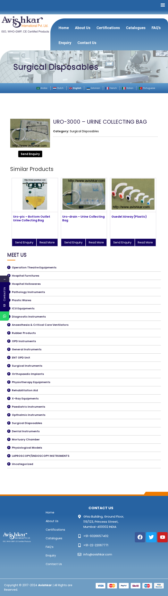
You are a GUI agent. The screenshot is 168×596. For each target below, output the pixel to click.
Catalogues (135, 28)
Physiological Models (27, 448)
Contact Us (86, 43)
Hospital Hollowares (26, 284)
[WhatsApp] (4, 316)
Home (64, 28)
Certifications (108, 28)
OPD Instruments (24, 341)
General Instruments (26, 349)
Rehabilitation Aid (25, 390)
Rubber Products (24, 333)
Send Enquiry (30, 154)
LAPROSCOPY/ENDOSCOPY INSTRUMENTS (40, 456)
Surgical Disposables (84, 131)
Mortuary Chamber (26, 439)
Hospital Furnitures (25, 276)
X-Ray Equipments (25, 398)
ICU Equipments (23, 308)
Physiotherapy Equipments (31, 382)
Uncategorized (22, 464)
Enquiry (65, 43)
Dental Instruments (26, 431)
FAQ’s (156, 28)
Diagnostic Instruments (29, 317)
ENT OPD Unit (21, 358)
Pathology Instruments (28, 292)
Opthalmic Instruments (28, 415)
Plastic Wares (21, 300)
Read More (47, 242)
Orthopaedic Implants (28, 374)
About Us (82, 28)
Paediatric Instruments (28, 407)
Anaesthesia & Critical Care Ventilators (40, 325)
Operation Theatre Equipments (34, 267)
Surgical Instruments (27, 366)
